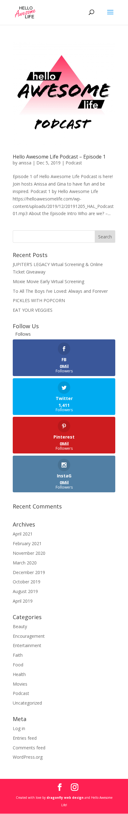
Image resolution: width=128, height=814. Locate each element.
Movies (20, 684)
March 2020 (25, 563)
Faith (18, 655)
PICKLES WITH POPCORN (39, 300)
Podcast (74, 163)
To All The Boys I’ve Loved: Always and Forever (60, 291)
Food (18, 665)
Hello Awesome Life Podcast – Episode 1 (59, 156)
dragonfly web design (65, 797)
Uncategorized (27, 703)
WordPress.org (28, 757)
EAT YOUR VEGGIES (33, 310)
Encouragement (29, 636)
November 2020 (29, 553)
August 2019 (25, 591)
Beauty (20, 626)
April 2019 (23, 601)
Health (19, 674)
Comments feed (29, 748)
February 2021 (27, 543)
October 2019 (26, 582)
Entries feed (25, 738)
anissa (25, 163)
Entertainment (27, 645)
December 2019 (29, 572)
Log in (19, 728)
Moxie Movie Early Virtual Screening (48, 281)
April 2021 (23, 534)
